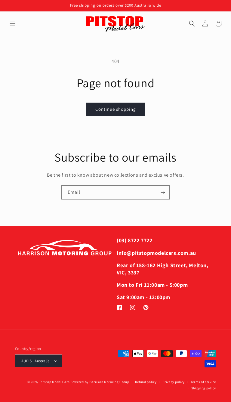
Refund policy (145, 382)
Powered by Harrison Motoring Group (99, 382)
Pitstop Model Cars (55, 382)
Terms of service (203, 382)
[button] (12, 23)
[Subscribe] (162, 192)
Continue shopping (115, 109)
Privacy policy (173, 382)
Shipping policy (203, 388)
